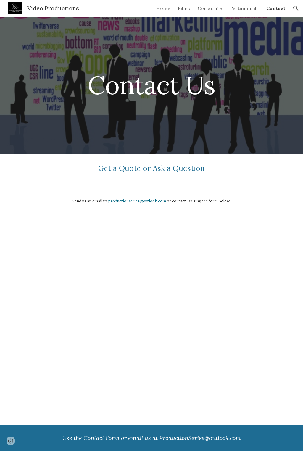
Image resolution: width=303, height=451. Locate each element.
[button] (296, 8)
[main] (151, 85)
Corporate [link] (210, 8)
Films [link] (184, 8)
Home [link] (163, 8)
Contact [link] (275, 8)
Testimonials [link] (244, 8)
